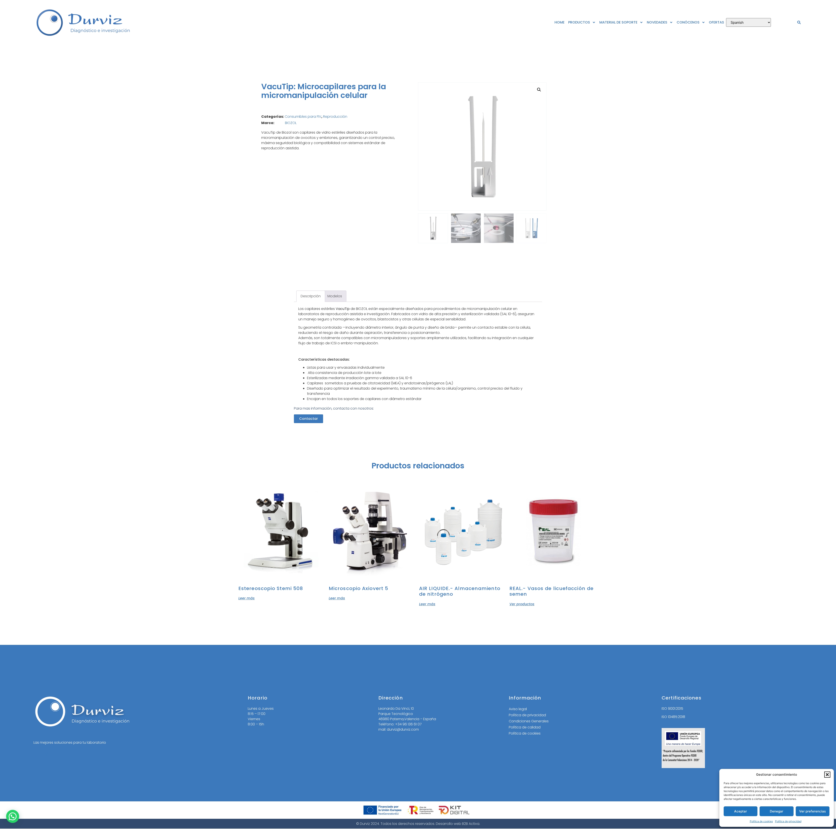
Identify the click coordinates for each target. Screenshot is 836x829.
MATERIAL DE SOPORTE (618, 22)
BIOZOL (291, 122)
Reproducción (335, 116)
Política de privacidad (788, 821)
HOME (560, 22)
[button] (827, 774)
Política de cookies (761, 821)
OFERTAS (716, 22)
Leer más (246, 598)
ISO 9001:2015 (672, 708)
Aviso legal (518, 708)
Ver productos (521, 604)
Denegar (776, 811)
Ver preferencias (812, 811)
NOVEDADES (657, 22)
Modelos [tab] (334, 296)
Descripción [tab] (311, 296)
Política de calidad (525, 727)
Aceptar (740, 811)
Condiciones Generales (529, 721)
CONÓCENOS (688, 22)
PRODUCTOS (579, 22)
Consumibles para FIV (303, 116)
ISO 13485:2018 (673, 716)
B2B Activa (470, 823)
